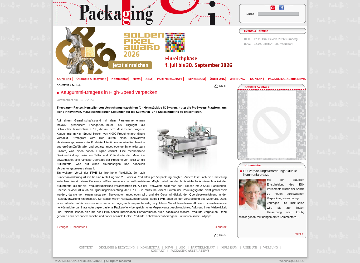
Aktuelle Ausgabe (257, 86)
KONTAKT (257, 78)
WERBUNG (237, 78)
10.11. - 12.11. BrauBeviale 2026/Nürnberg (271, 39)
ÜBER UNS (217, 78)
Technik (76, 85)
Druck (222, 85)
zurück (222, 226)
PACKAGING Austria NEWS (287, 78)
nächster (79, 226)
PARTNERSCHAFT (170, 78)
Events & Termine (256, 30)
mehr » (299, 233)
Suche (250, 13)
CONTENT (63, 85)
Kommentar (119, 78)
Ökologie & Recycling (91, 78)
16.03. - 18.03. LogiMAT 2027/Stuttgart (268, 43)
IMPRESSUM (196, 78)
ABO (148, 78)
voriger (63, 226)
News (136, 78)
